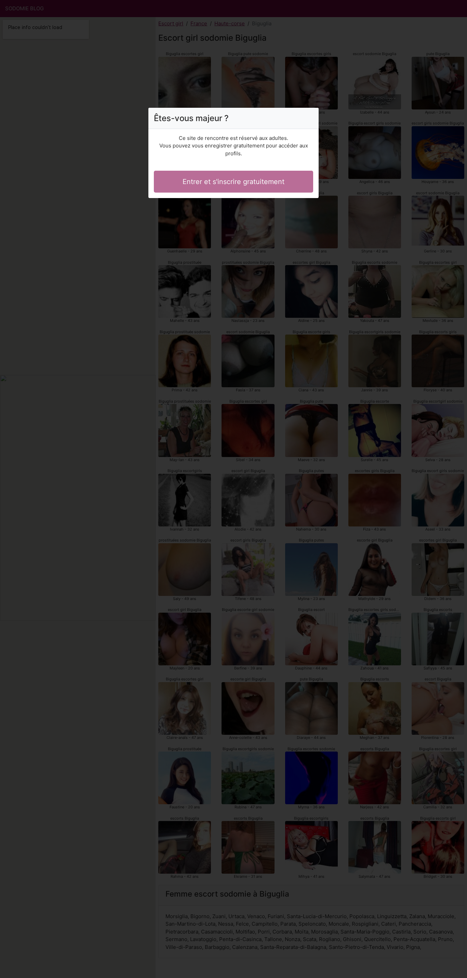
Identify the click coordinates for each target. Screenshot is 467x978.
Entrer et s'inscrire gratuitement (233, 182)
